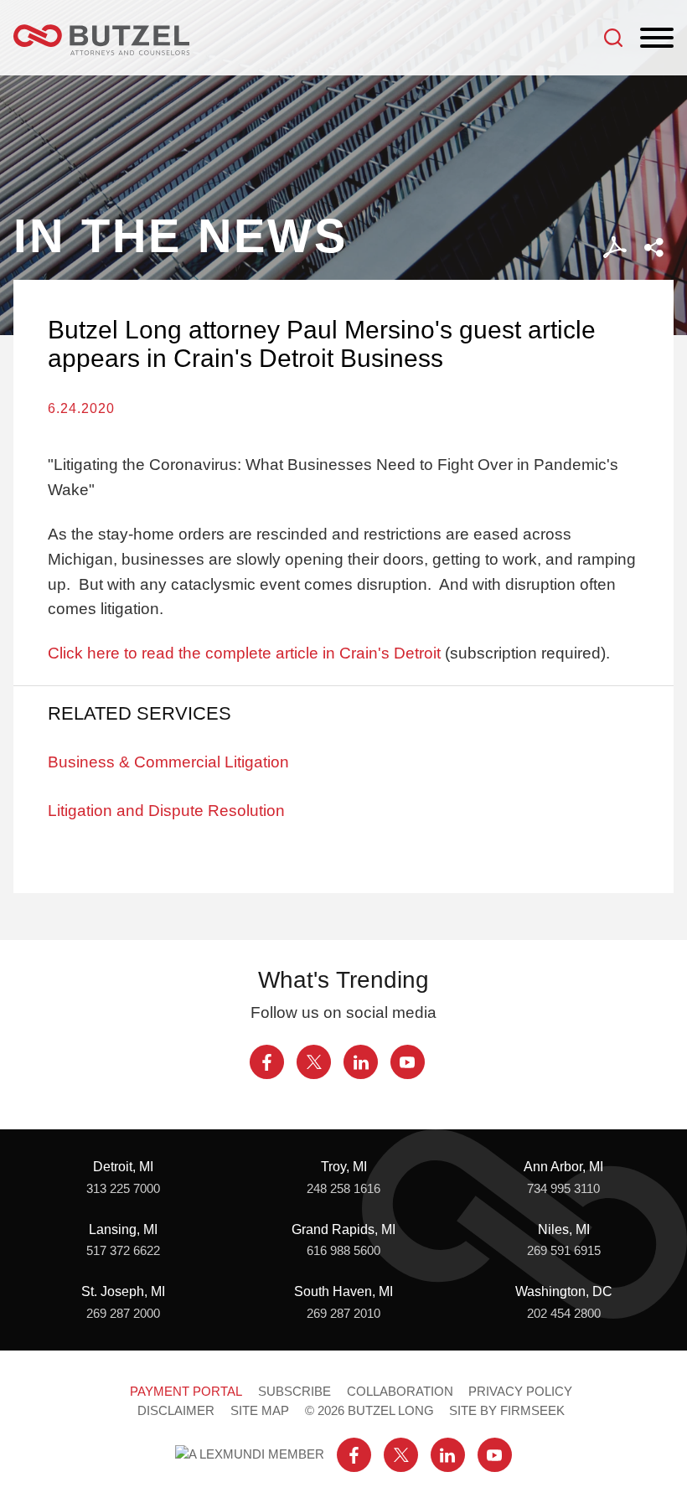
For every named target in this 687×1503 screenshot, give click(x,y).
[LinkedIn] (361, 1062)
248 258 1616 (343, 1189)
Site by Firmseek (507, 1411)
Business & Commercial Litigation (168, 762)
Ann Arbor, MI (563, 1166)
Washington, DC (563, 1291)
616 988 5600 (343, 1251)
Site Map (259, 1411)
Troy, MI (344, 1166)
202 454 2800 (564, 1313)
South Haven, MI (343, 1291)
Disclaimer (175, 1411)
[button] (654, 247)
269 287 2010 (343, 1313)
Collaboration (400, 1391)
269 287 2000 (123, 1313)
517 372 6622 (123, 1251)
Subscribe (294, 1391)
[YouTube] (407, 1062)
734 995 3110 (563, 1189)
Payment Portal (186, 1391)
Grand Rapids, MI (343, 1229)
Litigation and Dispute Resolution (166, 810)
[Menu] (657, 38)
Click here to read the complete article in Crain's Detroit (244, 653)
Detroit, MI (123, 1166)
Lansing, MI (123, 1229)
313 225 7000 (123, 1189)
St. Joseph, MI (123, 1291)
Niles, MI (564, 1229)
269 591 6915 (564, 1251)
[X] (314, 1062)
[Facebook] (267, 1062)
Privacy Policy (520, 1391)
